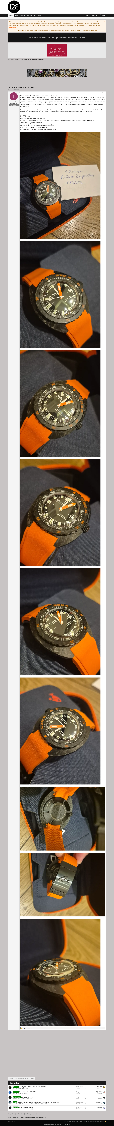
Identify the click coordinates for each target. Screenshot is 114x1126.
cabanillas (99, 1093)
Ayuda (101, 1121)
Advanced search (31, 18)
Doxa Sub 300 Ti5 (27, 1097)
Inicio (11, 15)
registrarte (12, 27)
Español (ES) (12, 1121)
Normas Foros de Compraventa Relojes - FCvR (57, 37)
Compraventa (31, 15)
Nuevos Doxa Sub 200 (26, 1107)
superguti (100, 1108)
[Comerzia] (57, 51)
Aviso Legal (75, 1121)
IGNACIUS (99, 1088)
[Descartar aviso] (104, 22)
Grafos (39, 15)
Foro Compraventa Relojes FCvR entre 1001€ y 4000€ (34, 1104)
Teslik (14, 1093)
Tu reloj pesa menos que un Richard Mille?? (33, 1087)
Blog (16, 15)
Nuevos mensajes (12, 18)
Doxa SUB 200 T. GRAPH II (27, 1092)
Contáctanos (68, 1121)
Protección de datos (84, 1121)
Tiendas (22, 15)
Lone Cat (15, 1109)
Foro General (26, 1088)
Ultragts (15, 1088)
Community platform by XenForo (57, 1124)
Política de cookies (94, 1121)
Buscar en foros (22, 18)
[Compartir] (102, 93)
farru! (14, 1104)
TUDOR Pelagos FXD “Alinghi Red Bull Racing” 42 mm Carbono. (38, 1102)
